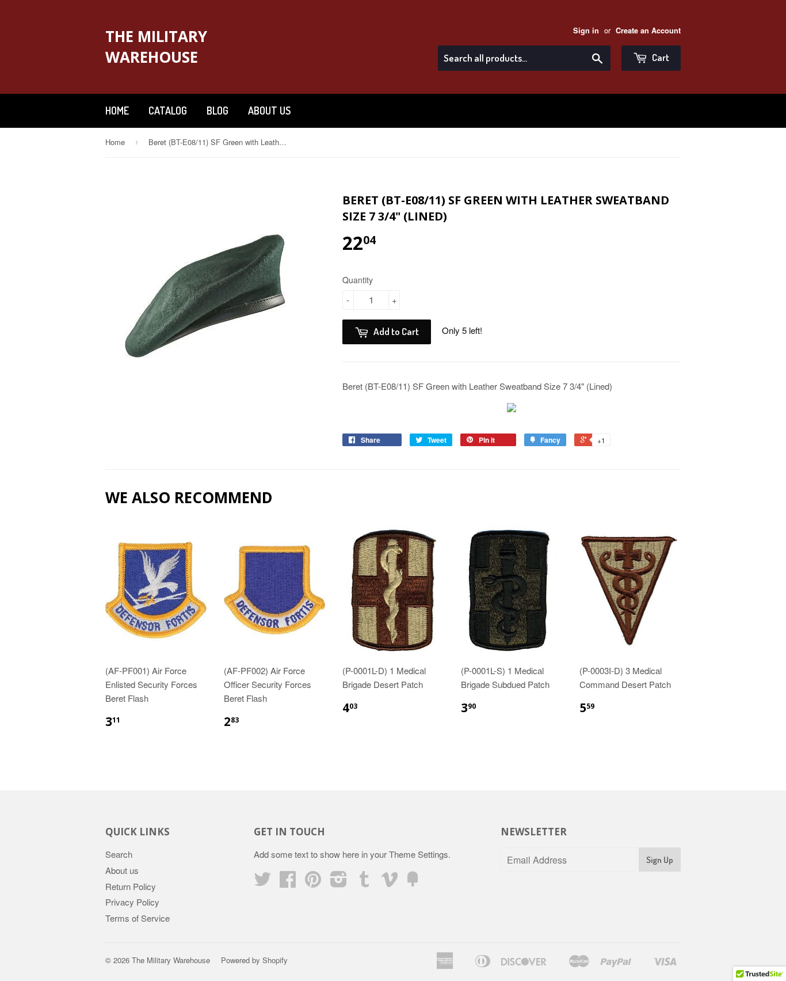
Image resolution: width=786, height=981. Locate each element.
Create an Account (648, 30)
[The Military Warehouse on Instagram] (339, 882)
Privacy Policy (132, 902)
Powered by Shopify (254, 960)
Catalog (167, 110)
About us (269, 110)
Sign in (586, 30)
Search (118, 854)
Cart (659, 57)
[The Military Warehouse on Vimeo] (389, 882)
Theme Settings (418, 854)
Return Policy (130, 886)
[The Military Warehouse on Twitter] (262, 882)
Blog (217, 110)
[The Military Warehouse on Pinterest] (313, 882)
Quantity (357, 280)
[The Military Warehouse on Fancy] (412, 882)
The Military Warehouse (156, 46)
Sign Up (659, 859)
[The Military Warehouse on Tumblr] (364, 882)
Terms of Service (137, 918)
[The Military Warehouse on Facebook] (287, 882)
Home (117, 110)
